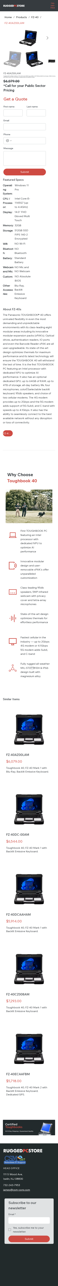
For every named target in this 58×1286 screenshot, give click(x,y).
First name (9, 106)
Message (8, 148)
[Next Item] (47, 38)
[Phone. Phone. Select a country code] (9, 141)
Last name (32, 106)
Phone (6, 134)
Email (6, 120)
